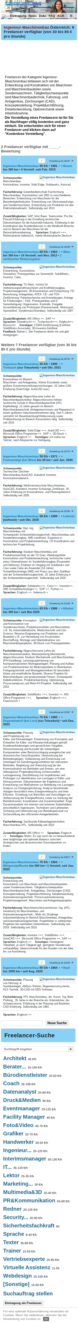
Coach (19, 1083)
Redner (20, 1209)
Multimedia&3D (29, 1192)
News (32, 16)
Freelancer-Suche (29, 1035)
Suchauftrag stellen (28, 1293)
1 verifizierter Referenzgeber (32, 257)
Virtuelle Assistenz (31, 1268)
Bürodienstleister (32, 1075)
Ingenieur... (25, 1150)
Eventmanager (29, 1109)
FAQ (52, 16)
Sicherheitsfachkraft (31, 1226)
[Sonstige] (23, 1284)
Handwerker (25, 1142)
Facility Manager (29, 1117)
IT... (15, 1167)
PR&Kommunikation (36, 1201)
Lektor (18, 1175)
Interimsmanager (32, 1159)
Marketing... (23, 1184)
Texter (18, 1242)
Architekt (19, 1058)
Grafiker (20, 1134)
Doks (42, 16)
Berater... (22, 1067)
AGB (60, 16)
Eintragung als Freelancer (23, 1303)
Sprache (20, 1234)
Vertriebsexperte (31, 1259)
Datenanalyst (27, 1092)
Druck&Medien (27, 1100)
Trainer (19, 1251)
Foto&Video (25, 1125)
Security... (22, 1217)
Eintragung (18, 16)
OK (46, 1319)
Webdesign (25, 1276)
